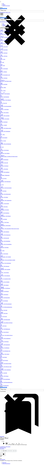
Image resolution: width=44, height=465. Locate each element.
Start (3, 3)
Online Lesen (7, 12)
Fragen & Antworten (6, 5)
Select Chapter (4, 27)
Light (3, 438)
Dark (7, 438)
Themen (3, 4)
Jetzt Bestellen (2, 12)
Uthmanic (2, 439)
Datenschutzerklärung (6, 463)
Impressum (4, 462)
